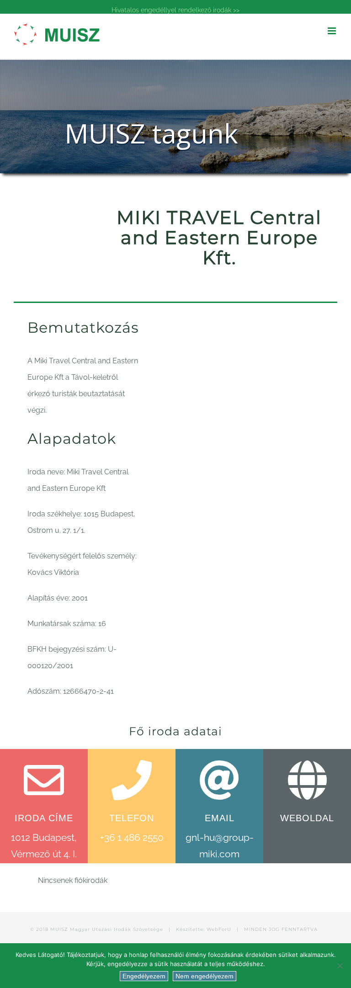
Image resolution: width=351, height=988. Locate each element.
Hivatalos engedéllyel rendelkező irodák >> (175, 10)
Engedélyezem (143, 976)
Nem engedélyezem (205, 976)
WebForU (219, 929)
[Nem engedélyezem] (339, 965)
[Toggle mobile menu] (332, 31)
